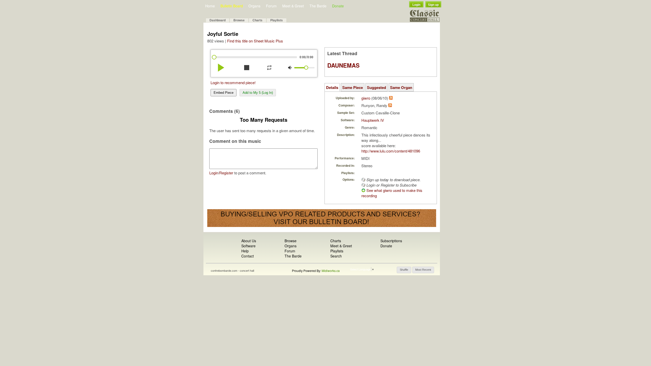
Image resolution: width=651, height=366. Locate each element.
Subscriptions (391, 240)
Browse (239, 20)
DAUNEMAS (343, 65)
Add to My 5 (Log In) (258, 93)
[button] (404, 270)
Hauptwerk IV (372, 120)
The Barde (318, 5)
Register (226, 172)
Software (248, 245)
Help (245, 250)
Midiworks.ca (331, 270)
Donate (338, 5)
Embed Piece (223, 93)
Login (416, 5)
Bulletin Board (231, 5)
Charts (257, 20)
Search (336, 255)
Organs (254, 5)
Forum (271, 5)
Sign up (433, 5)
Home (210, 5)
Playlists (276, 20)
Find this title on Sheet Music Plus (255, 40)
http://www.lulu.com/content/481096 (390, 151)
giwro (365, 98)
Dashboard (218, 20)
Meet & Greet (293, 5)
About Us (248, 240)
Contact (247, 255)
